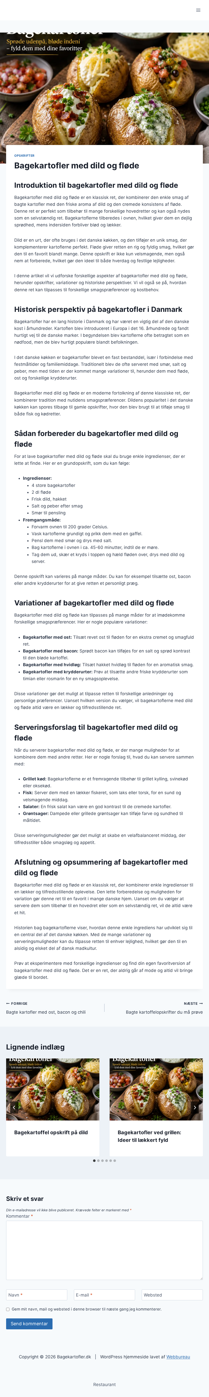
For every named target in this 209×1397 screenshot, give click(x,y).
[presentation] (52, 1089)
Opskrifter (24, 155)
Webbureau (178, 1356)
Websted (153, 1295)
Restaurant (104, 1384)
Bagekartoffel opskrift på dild (51, 1132)
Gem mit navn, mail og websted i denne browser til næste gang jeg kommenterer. (87, 1309)
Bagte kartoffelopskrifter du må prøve (164, 1008)
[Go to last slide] (14, 1107)
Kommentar (19, 1216)
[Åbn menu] (198, 10)
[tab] (94, 1160)
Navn (15, 1295)
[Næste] (195, 1107)
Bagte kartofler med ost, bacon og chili (46, 1008)
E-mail (84, 1295)
